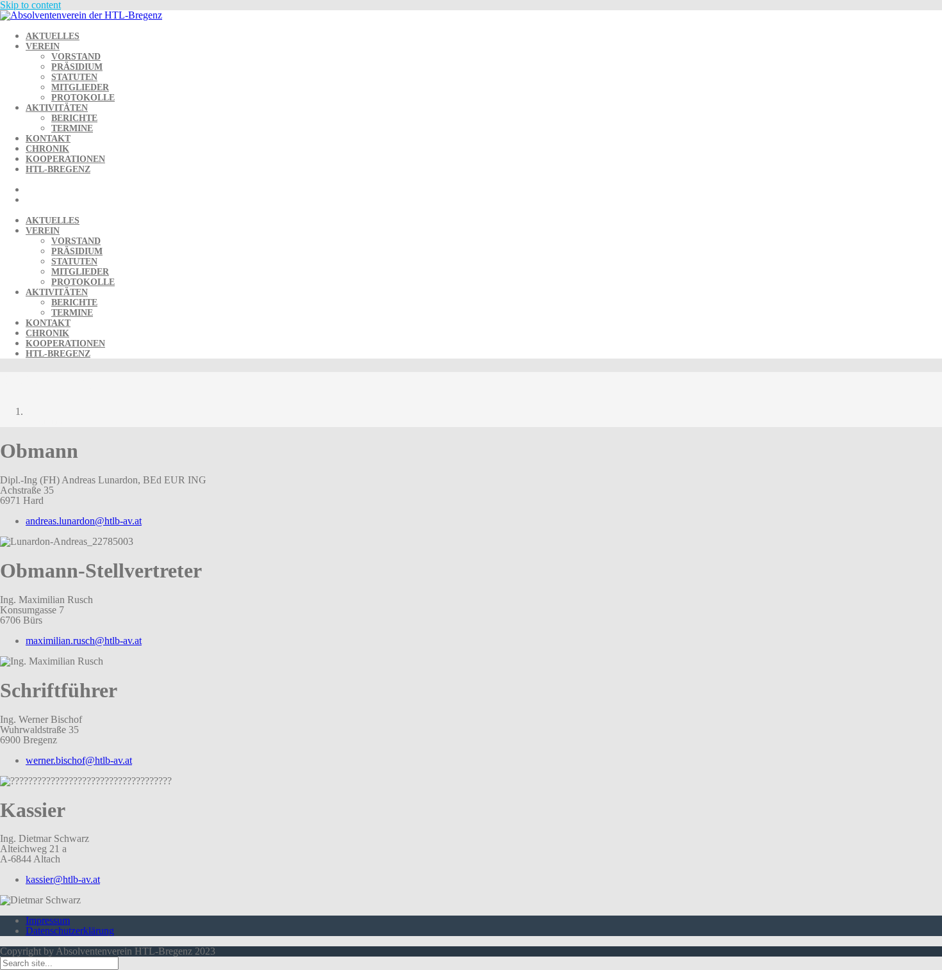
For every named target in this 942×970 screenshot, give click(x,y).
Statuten (74, 77)
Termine (72, 128)
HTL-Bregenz (58, 169)
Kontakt (48, 138)
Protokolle (83, 97)
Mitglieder (80, 87)
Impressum (48, 920)
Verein (43, 46)
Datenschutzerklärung (70, 930)
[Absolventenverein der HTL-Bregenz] (81, 15)
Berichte (74, 118)
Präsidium (77, 67)
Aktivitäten (57, 108)
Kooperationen (65, 159)
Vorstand (76, 56)
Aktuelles (52, 36)
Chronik (47, 149)
